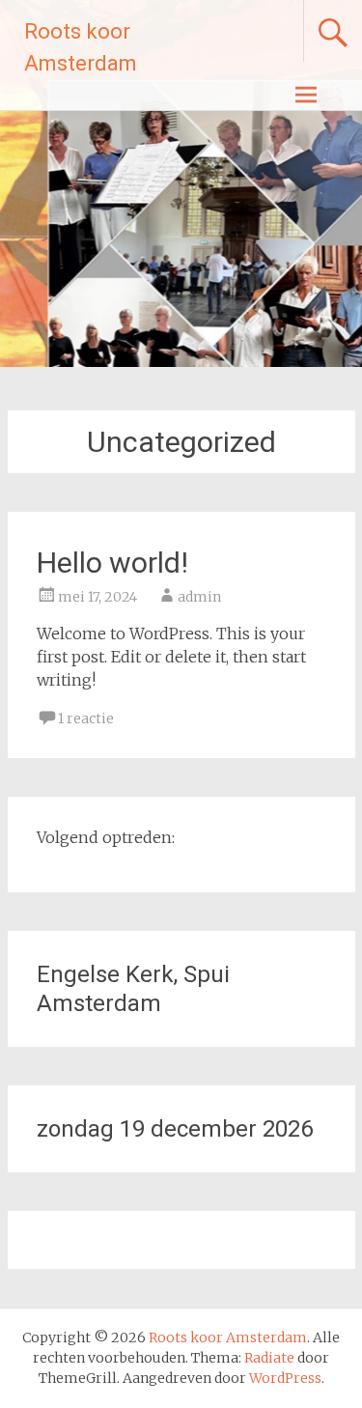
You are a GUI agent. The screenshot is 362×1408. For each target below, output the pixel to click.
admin (199, 596)
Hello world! (112, 562)
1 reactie (86, 718)
